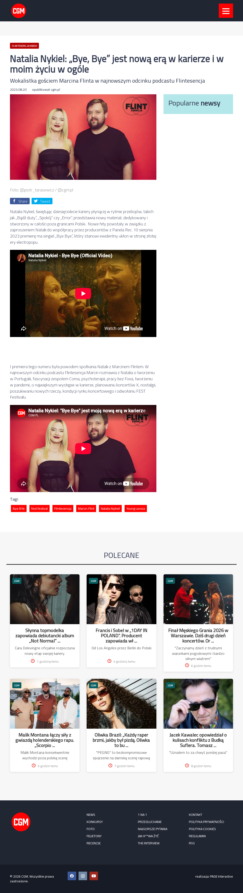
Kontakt (195, 815)
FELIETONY (94, 836)
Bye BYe (19, 508)
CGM (16, 581)
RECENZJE (94, 843)
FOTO (91, 829)
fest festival (39, 508)
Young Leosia (135, 508)
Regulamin (197, 836)
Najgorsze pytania (152, 829)
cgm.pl (55, 89)
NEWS (91, 815)
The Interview (148, 843)
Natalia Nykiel (110, 508)
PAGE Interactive (221, 876)
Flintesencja (62, 508)
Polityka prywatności (206, 822)
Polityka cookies (202, 829)
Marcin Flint (86, 508)
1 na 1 (142, 815)
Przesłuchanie (150, 822)
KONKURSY (95, 822)
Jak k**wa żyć (148, 836)
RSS (192, 843)
